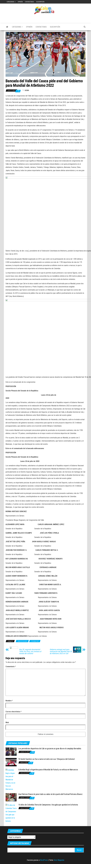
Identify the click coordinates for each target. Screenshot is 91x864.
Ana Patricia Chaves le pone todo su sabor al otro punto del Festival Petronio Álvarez (50, 794)
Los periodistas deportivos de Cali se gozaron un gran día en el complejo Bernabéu (49, 748)
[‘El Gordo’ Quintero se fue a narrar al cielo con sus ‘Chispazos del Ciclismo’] (11, 762)
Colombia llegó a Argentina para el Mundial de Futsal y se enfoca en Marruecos (48, 769)
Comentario (11, 666)
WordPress (44, 860)
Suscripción (40, 2)
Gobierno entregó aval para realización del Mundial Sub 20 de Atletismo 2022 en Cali (61, 652)
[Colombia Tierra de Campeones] (7, 27)
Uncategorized (35, 641)
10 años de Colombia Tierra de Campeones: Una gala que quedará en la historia (48, 805)
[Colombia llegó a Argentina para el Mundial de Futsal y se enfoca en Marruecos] (11, 779)
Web (7, 722)
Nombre (9, 701)
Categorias (10, 2)
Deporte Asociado (22, 641)
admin (27, 90)
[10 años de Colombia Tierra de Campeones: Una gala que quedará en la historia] (11, 813)
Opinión (20, 2)
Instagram (85, 2)
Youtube (78, 2)
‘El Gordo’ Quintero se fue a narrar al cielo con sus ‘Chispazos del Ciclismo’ (46, 759)
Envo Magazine (59, 860)
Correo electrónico (14, 712)
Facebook (74, 2)
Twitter (82, 2)
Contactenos (29, 2)
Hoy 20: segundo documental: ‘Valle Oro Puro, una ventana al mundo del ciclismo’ (30, 652)
